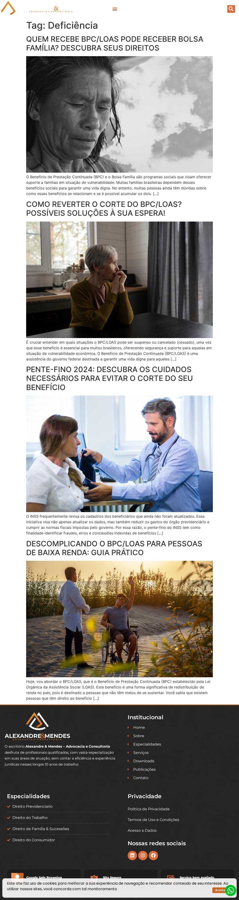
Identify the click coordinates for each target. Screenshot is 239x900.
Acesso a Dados (142, 830)
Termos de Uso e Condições (153, 820)
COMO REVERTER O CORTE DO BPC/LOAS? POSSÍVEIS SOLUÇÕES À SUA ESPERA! (104, 209)
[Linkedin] (132, 855)
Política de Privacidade (149, 809)
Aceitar (221, 890)
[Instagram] (143, 855)
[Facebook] (153, 855)
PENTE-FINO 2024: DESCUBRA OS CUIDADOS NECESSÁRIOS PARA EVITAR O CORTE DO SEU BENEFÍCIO (109, 378)
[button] (115, 9)
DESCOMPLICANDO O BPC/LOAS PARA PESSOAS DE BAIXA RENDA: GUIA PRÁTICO (114, 548)
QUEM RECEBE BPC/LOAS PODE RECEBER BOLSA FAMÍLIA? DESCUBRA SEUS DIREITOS (114, 43)
